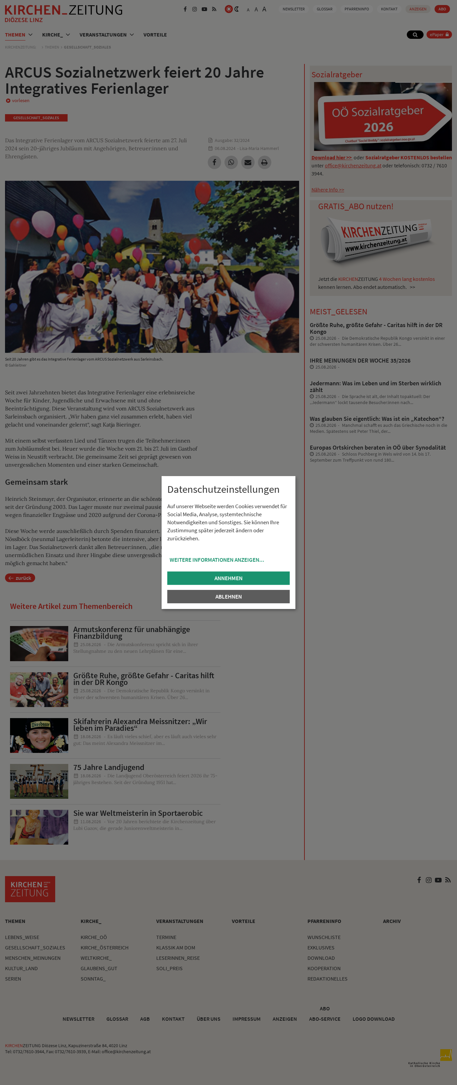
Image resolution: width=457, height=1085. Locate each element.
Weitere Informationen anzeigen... (217, 559)
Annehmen (228, 578)
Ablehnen (228, 596)
